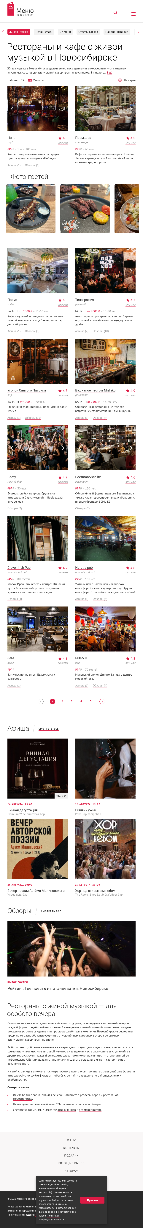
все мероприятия (90, 1110)
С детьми (65, 32)
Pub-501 (81, 658)
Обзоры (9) (32, 331)
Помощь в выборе (71, 1163)
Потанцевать (44, 32)
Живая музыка (18, 32)
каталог (79, 1104)
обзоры (96, 1104)
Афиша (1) (13, 165)
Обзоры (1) (32, 165)
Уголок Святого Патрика (26, 390)
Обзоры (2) (14, 508)
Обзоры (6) (100, 599)
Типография (84, 300)
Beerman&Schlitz (88, 477)
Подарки (71, 1155)
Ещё (109, 72)
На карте (130, 80)
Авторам (71, 1170)
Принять (92, 1200)
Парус (12, 300)
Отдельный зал (88, 32)
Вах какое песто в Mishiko (95, 390)
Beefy (11, 477)
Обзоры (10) (101, 331)
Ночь (11, 138)
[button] (3, 31)
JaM (10, 658)
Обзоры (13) (33, 417)
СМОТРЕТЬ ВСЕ (49, 728)
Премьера (83, 138)
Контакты (71, 1148)
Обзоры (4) (100, 417)
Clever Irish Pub (19, 567)
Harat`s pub (84, 567)
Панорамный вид (116, 32)
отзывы (63, 142)
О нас (71, 1140)
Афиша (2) (81, 331)
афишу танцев (67, 1110)
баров (96, 1095)
